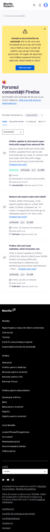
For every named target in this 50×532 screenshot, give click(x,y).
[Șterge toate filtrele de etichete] (42, 115)
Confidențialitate (11, 518)
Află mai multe (25, 68)
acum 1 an (32, 234)
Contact (6, 528)
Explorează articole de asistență (18, 347)
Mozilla (8, 311)
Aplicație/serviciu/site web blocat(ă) (28, 179)
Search (34, 5)
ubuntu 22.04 (31, 115)
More (40, 121)
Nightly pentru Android (14, 416)
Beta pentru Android (12, 407)
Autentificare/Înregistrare (15, 432)
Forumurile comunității (15, 16)
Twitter (3, 480)
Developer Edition (11, 397)
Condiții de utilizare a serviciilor (18, 514)
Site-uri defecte (29, 280)
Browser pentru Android (14, 372)
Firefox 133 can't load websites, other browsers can (24, 247)
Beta (4, 402)
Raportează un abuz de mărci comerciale (23, 328)
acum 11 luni (37, 185)
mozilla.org (8, 509)
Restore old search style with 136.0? (27, 197)
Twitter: (6, 337)
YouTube (8, 480)
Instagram (13, 480)
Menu (40, 5)
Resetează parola (11, 441)
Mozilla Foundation (26, 489)
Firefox (15, 175)
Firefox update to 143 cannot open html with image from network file (26, 143)
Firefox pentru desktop (14, 367)
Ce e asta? (7, 437)
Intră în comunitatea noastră (17, 342)
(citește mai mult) (18, 164)
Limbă (5, 467)
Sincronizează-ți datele (14, 446)
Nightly (6, 411)
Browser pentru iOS (12, 377)
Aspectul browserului (32, 228)
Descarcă (7, 362)
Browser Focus (9, 381)
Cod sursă (7, 332)
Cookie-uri (7, 523)
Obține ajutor (9, 451)
